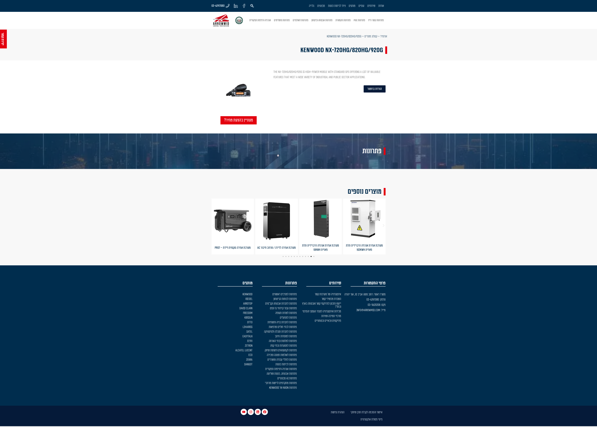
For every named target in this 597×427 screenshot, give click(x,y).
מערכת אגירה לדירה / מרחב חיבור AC (276, 248)
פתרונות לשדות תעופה (286, 313)
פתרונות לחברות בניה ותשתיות (282, 322)
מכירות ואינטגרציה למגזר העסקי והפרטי (321, 311)
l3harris (247, 327)
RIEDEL (248, 299)
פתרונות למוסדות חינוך (286, 336)
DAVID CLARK (245, 308)
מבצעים (321, 6)
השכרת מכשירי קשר (331, 299)
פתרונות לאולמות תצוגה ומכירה (282, 355)
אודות (381, 6)
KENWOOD (247, 294)
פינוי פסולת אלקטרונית (371, 419)
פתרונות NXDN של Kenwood (283, 388)
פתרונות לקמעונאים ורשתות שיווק (281, 350)
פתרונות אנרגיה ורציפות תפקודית (281, 369)
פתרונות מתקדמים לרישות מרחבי (281, 383)
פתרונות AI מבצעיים (287, 378)
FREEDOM (247, 313)
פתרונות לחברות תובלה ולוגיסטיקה (280, 332)
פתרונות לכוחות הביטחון (285, 299)
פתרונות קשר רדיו (376, 20)
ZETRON (248, 346)
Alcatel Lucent (243, 350)
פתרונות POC (359, 20)
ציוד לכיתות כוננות (337, 6)
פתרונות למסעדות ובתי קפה (283, 346)
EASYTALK (247, 336)
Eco (250, 355)
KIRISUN (248, 318)
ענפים (361, 6)
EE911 (249, 341)
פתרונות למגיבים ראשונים (284, 294)
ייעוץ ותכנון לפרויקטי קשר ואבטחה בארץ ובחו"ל (321, 305)
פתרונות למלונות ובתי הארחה (283, 341)
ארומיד (383, 36)
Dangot (248, 364)
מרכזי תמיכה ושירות (331, 316)
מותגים (352, 6)
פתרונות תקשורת (343, 20)
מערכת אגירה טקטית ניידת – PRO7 (233, 248)
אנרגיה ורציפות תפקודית (260, 20)
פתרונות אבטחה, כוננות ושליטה (282, 374)
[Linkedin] (258, 412)
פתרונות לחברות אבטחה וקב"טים (281, 304)
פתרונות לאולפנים (300, 20)
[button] (213, 225)
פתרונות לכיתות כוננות (286, 364)
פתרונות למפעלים (288, 318)
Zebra (249, 360)
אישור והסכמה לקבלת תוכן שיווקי (366, 412)
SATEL (249, 332)
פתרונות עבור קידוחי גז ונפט (283, 308)
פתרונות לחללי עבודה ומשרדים (282, 360)
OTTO (249, 322)
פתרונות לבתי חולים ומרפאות (283, 327)
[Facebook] (265, 412)
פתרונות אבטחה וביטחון (321, 20)
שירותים (371, 6)
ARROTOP (247, 304)
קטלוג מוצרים (370, 36)
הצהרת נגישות (337, 412)
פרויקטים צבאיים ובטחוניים (328, 321)
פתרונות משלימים (282, 20)
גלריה (311, 6)
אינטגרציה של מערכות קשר (328, 294)
